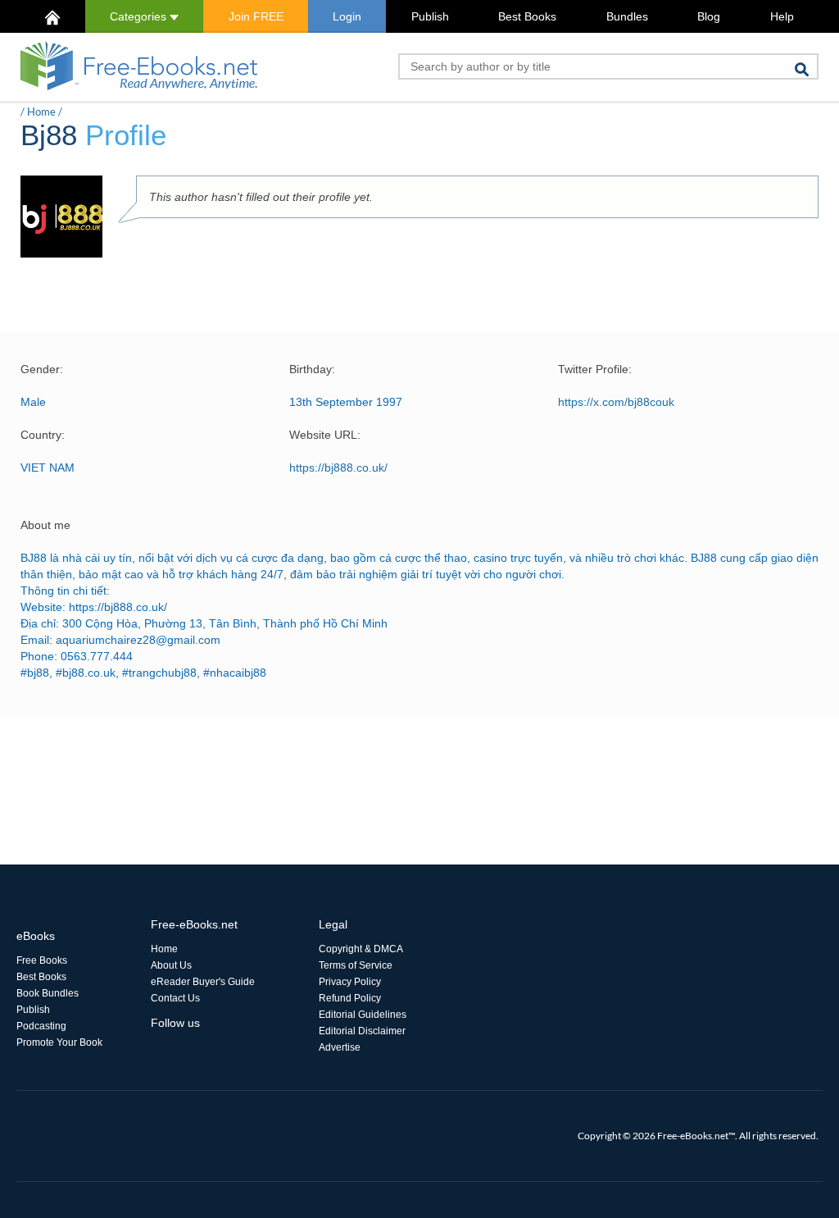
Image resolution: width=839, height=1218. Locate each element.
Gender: (41, 369)
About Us (171, 965)
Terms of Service (355, 965)
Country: (42, 434)
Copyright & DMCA (361, 949)
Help (782, 16)
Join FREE (256, 16)
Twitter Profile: (595, 369)
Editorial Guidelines (362, 1014)
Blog (708, 16)
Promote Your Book (59, 1042)
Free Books (41, 960)
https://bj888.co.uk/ (338, 467)
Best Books (527, 16)
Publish (430, 16)
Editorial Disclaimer (362, 1031)
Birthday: (312, 369)
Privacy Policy (350, 982)
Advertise (340, 1047)
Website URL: (325, 434)
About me (45, 524)
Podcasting (41, 1026)
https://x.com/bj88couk (616, 401)
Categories (140, 16)
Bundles (627, 16)
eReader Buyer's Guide (203, 982)
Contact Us (175, 998)
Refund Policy (350, 998)
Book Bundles (47, 993)
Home (41, 111)
